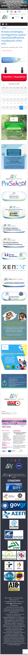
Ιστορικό (3, 411)
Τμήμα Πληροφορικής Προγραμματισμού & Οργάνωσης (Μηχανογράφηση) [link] (14, 608)
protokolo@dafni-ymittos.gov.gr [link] (14, 8)
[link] (26, 2)
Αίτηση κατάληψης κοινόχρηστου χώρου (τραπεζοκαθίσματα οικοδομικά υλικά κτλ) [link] (13, 37)
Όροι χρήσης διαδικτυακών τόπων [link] (18, 476)
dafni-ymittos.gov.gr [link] (15, 644)
